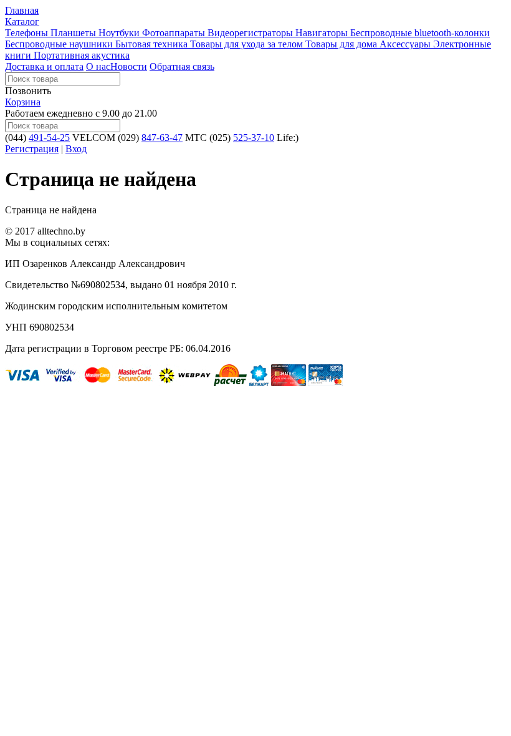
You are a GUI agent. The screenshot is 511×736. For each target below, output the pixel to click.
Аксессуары (406, 44)
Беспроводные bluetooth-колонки (420, 32)
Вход (76, 148)
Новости (128, 66)
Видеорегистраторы (251, 32)
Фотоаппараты (175, 32)
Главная (22, 10)
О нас (98, 66)
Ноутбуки (120, 32)
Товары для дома (342, 44)
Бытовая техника (152, 44)
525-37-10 (253, 137)
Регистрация (32, 148)
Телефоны (27, 32)
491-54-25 (49, 137)
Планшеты (74, 32)
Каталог (22, 21)
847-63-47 (162, 137)
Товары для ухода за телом (247, 44)
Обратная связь (182, 66)
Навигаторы (322, 32)
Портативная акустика (82, 55)
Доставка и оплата (44, 66)
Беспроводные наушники (60, 44)
